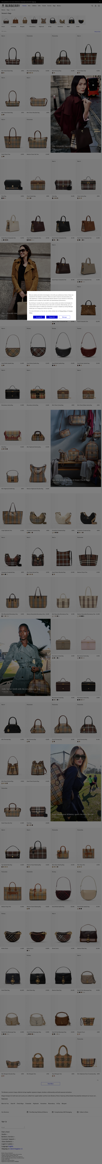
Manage (64, 317)
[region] (51, 306)
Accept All (39, 317)
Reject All (52, 317)
